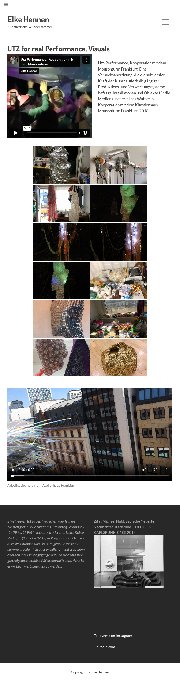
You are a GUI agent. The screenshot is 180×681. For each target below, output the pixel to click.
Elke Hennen (28, 19)
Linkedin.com (104, 646)
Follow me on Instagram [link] (113, 635)
